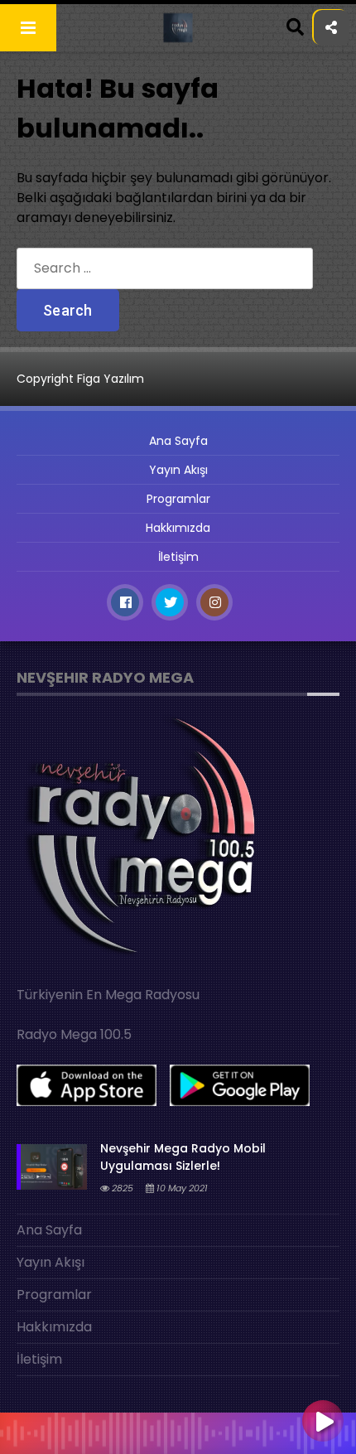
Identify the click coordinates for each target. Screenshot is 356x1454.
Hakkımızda (178, 527)
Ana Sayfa (178, 440)
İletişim (178, 556)
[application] (178, 1429)
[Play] (323, 1422)
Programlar (178, 498)
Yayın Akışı (178, 469)
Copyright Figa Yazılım (80, 378)
